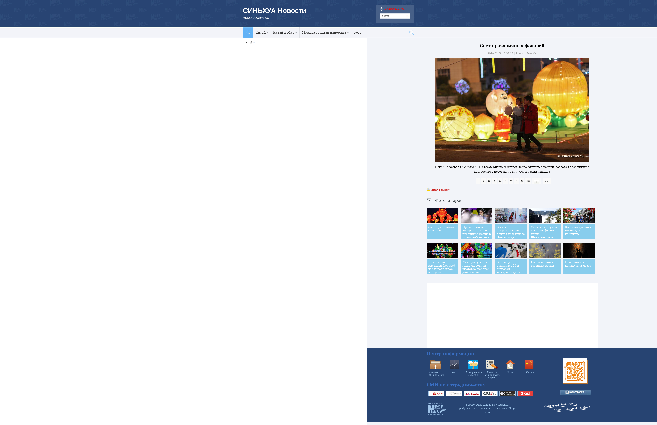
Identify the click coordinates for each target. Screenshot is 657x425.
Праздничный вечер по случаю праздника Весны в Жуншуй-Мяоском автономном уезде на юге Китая (476, 235)
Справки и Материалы (436, 373)
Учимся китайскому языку (492, 375)
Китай (261, 32)
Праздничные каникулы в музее (578, 264)
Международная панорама (324, 32)
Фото (357, 32)
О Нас (510, 372)
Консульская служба (474, 373)
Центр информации (450, 353)
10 (528, 181)
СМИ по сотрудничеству (456, 384)
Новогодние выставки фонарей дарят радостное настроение (441, 267)
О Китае (529, 372)
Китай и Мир (283, 32)
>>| (546, 181)
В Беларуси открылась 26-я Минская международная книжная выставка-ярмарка (510, 271)
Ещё (248, 42)
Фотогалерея (449, 200)
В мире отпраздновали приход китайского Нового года (511, 232)
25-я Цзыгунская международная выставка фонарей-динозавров (476, 267)
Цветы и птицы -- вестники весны (543, 264)
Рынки (454, 372)
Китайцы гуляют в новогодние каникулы (578, 230)
